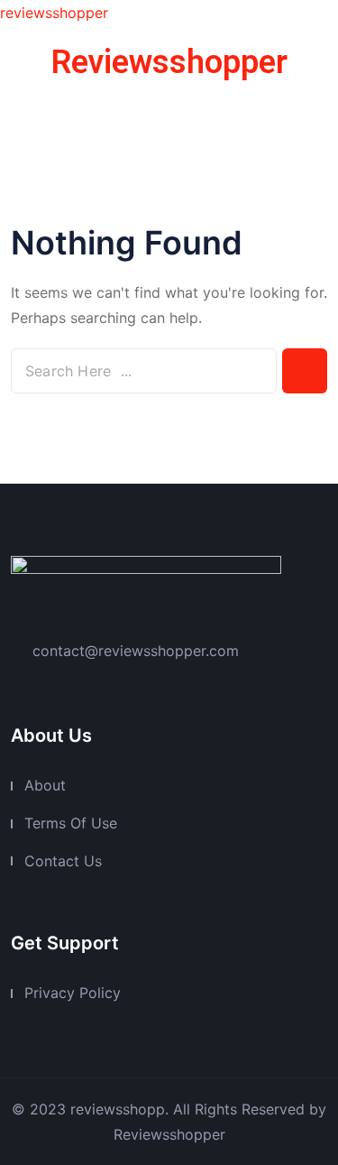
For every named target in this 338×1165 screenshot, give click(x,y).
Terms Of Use (70, 823)
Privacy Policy (72, 993)
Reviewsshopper (169, 62)
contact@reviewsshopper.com (135, 651)
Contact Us (63, 861)
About (45, 785)
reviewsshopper (54, 13)
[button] (168, 116)
